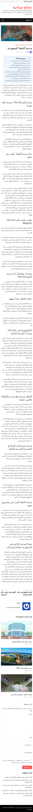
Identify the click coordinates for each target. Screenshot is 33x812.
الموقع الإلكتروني (28, 752)
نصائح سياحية (22, 7)
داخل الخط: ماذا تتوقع (23, 69)
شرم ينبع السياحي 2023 (24, 668)
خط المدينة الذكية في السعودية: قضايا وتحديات (17, 80)
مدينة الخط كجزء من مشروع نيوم (20, 78)
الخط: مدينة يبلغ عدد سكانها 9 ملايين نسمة (18, 74)
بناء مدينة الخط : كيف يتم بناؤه (21, 63)
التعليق (30, 714)
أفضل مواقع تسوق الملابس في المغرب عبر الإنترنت (16, 790)
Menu (27, 20)
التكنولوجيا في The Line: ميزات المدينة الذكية (17, 72)
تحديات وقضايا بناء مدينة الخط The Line (19, 67)
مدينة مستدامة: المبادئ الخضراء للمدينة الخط (17, 76)
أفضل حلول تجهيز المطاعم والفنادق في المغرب (18, 777)
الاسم (30, 737)
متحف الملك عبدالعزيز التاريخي (21, 694)
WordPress (12, 807)
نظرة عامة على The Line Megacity (20, 65)
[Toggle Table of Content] (28, 58)
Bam (30, 809)
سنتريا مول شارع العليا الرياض (22, 642)
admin (27, 52)
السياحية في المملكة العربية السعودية (23, 44)
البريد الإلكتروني (28, 745)
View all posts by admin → (13, 607)
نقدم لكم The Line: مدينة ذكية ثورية (20, 61)
